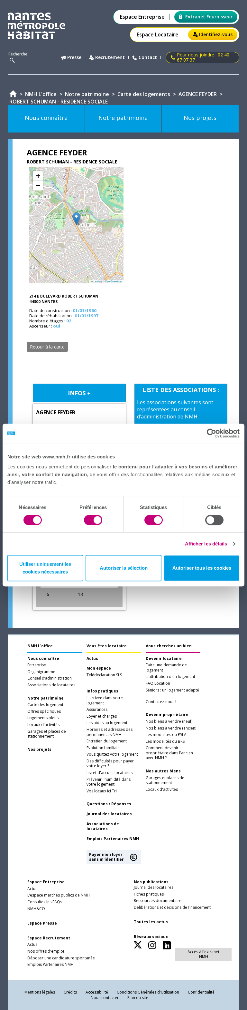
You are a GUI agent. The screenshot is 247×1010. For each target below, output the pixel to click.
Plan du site (137, 997)
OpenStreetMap (113, 281)
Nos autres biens (163, 771)
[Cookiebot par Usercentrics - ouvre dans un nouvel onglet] (211, 433)
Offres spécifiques (44, 711)
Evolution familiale (103, 747)
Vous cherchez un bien (169, 646)
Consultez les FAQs (44, 902)
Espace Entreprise (142, 17)
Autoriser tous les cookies (201, 568)
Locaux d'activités (43, 724)
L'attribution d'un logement (170, 676)
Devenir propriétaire (167, 714)
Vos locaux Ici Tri (102, 791)
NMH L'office (40, 646)
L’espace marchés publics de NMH (58, 895)
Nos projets (39, 749)
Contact (148, 57)
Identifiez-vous (216, 34)
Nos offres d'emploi (45, 951)
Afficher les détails (206, 543)
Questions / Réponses (109, 804)
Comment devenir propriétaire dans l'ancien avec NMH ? (169, 752)
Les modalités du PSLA (166, 734)
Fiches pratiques (149, 894)
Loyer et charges (102, 716)
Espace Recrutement (48, 938)
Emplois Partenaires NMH (113, 838)
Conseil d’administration (49, 678)
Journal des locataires (109, 814)
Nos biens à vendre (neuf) (169, 721)
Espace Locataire (157, 34)
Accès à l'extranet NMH (203, 954)
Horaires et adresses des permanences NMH (110, 732)
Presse (74, 57)
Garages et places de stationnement (46, 734)
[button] (76, 218)
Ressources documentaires (158, 900)
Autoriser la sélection (124, 568)
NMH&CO (36, 908)
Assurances (97, 709)
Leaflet (97, 281)
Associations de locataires (51, 685)
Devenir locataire (164, 658)
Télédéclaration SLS (104, 675)
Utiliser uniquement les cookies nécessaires (45, 567)
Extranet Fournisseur (209, 17)
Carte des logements (46, 704)
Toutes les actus (151, 922)
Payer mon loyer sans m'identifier (106, 857)
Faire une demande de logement (166, 667)
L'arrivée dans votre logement (105, 700)
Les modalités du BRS (165, 741)
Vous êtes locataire (107, 646)
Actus (92, 658)
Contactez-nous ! (161, 701)
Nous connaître (43, 658)
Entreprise (36, 665)
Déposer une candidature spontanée (61, 958)
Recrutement (110, 57)
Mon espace (99, 668)
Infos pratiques (102, 691)
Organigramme (41, 671)
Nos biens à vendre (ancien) (171, 728)
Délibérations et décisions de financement (172, 907)
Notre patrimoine (45, 698)
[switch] (93, 520)
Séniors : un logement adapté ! (172, 693)
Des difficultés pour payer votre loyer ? (110, 764)
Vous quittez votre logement (112, 754)
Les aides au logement (107, 722)
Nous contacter (105, 997)
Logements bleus (43, 718)
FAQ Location (158, 683)
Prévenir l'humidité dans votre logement (109, 782)
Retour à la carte (47, 347)
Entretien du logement (107, 741)
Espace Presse (42, 923)
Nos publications (151, 882)
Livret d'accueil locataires (110, 772)
